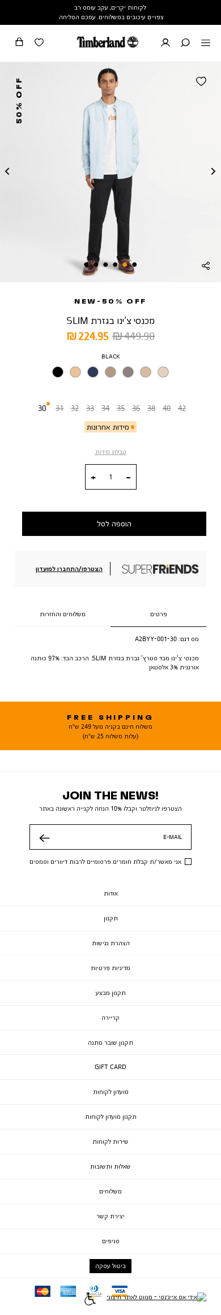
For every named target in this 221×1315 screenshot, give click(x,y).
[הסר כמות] (128, 477)
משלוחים (110, 1191)
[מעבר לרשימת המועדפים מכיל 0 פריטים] (39, 43)
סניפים (111, 1241)
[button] (185, 43)
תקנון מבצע (111, 993)
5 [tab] (96, 264)
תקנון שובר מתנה (110, 1042)
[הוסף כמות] (93, 477)
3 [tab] (115, 264)
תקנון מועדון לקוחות (111, 1117)
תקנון (111, 918)
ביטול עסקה (110, 1266)
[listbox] (110, 374)
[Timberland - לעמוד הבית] (107, 41)
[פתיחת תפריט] (205, 43)
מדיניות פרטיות (110, 968)
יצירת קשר (110, 1216)
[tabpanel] (110, 172)
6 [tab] (86, 264)
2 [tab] (125, 264)
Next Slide (213, 172)
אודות (111, 893)
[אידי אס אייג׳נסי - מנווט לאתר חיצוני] (156, 1300)
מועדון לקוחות (111, 1092)
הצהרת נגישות (111, 943)
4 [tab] (105, 264)
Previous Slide (7, 172)
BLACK (110, 356)
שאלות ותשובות (110, 1166)
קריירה (110, 1018)
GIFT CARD (110, 1067)
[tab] (158, 614)
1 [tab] (135, 264)
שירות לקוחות (110, 1141)
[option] (58, 372)
